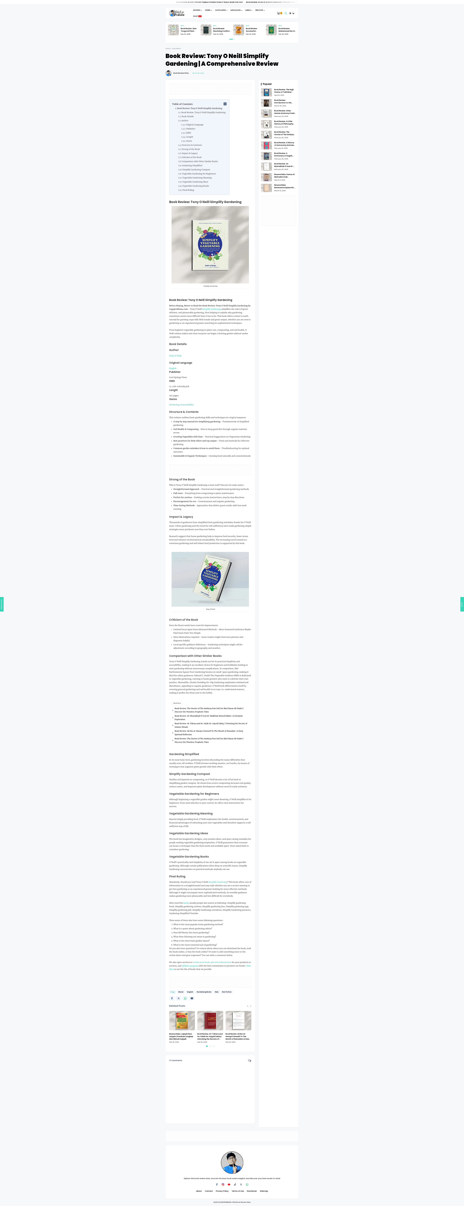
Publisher (190, 129)
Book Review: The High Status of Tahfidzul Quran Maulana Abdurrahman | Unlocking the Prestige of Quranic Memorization (284, 90)
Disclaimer (252, 1191)
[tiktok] (235, 1184)
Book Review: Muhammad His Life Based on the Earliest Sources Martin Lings (222, 29)
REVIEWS (196, 10)
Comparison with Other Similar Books (200, 161)
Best (182, 25)
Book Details (188, 116)
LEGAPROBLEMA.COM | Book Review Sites (235, 1202)
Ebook (180, 992)
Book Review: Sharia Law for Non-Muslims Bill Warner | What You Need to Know (254, 29)
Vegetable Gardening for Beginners (199, 173)
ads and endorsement (220, 962)
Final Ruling (188, 190)
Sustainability (187, 404)
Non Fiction (176, 48)
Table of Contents (182, 104)
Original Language (194, 124)
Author (184, 120)
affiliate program (190, 966)
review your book (201, 962)
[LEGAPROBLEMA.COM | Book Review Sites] (177, 13)
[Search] (286, 13)
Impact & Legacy (190, 153)
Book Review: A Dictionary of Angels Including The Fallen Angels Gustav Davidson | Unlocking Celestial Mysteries (285, 154)
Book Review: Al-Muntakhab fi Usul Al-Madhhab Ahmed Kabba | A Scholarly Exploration (285, 165)
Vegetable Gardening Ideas (195, 182)
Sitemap (264, 1191)
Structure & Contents (192, 145)
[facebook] (172, 998)
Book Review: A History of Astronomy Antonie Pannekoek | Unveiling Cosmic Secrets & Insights (284, 143)
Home (168, 48)
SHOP (197, 16)
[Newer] (462, 604)
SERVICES (259, 10)
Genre (189, 141)
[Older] (2, 604)
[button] (229, 39)
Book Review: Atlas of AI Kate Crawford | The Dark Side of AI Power (179, 2)
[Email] (192, 998)
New (216, 992)
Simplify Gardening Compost (196, 169)
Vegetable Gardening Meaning (197, 177)
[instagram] (223, 1184)
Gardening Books (204, 992)
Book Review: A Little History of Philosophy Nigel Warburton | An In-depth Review (284, 122)
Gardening (174, 404)
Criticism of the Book (191, 157)
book (185, 903)
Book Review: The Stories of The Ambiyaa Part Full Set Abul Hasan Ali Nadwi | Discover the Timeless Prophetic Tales (284, 133)
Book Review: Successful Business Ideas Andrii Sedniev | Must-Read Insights (189, 29)
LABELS (248, 10)
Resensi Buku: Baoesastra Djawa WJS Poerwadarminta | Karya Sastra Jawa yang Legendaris (285, 186)
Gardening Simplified (192, 165)
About (199, 1191)
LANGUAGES (235, 10)
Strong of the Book (191, 149)
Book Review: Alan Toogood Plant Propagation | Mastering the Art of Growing (286, 29)
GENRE (207, 10)
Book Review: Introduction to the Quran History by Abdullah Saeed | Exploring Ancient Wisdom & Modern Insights (282, 101)
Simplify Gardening (211, 309)
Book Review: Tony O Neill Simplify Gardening (199, 108)
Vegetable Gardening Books (195, 186)
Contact (209, 1191)
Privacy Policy (222, 1191)
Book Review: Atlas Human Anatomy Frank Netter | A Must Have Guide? (243, 2)
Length (189, 137)
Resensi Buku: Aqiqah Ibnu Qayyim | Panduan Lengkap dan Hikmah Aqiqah (181, 1036)
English (172, 368)
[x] (178, 998)
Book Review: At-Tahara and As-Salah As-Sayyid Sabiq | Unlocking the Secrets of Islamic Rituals (210, 1036)
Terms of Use (238, 1191)
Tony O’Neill (175, 355)
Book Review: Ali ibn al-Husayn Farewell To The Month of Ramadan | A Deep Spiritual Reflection (238, 1036)
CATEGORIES (220, 10)
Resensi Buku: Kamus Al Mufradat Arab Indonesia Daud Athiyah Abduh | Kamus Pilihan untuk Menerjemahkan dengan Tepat (285, 175)
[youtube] (229, 1184)
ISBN (188, 133)
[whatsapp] (185, 998)
